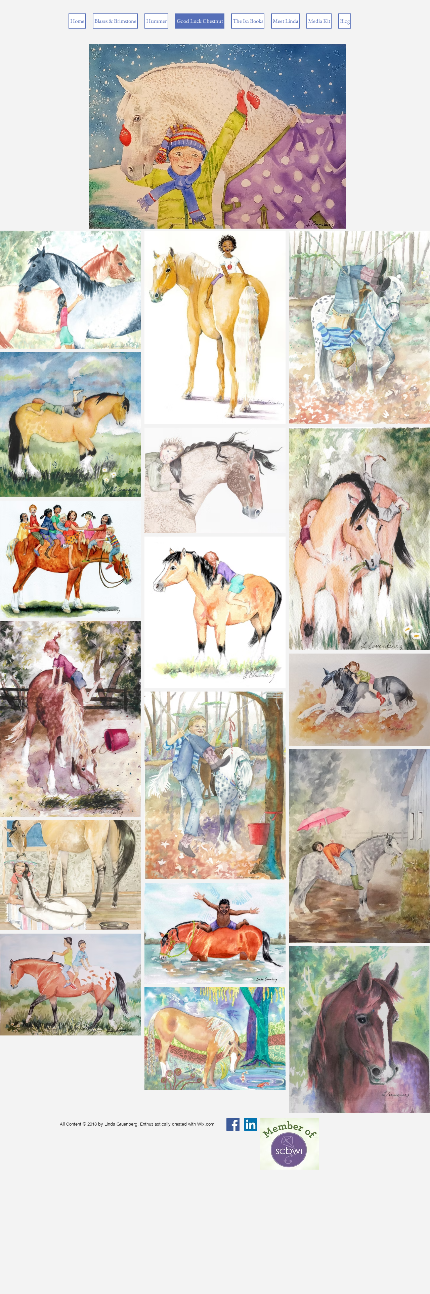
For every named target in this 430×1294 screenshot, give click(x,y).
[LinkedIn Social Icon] (250, 1124)
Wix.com (205, 1124)
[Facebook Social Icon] (233, 1124)
